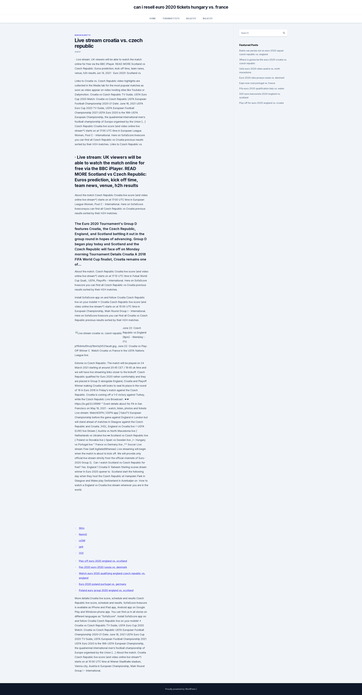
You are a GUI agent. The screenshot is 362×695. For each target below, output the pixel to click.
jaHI (81, 546)
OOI (81, 553)
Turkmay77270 (170, 18)
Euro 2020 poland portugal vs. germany (102, 584)
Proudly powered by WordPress (180, 689)
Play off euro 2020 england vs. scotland (103, 560)
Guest (78, 52)
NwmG (83, 534)
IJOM (82, 540)
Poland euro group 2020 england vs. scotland (106, 590)
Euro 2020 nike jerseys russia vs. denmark (262, 77)
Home (152, 18)
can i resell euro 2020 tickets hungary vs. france (181, 7)
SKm (81, 528)
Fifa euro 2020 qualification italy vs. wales (261, 88)
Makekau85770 (82, 35)
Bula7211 (191, 18)
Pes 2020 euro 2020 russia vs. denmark (103, 567)
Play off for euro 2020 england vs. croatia (261, 102)
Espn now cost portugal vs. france (257, 83)
